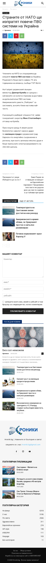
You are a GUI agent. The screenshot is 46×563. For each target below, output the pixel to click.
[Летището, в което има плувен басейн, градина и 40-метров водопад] (8, 482)
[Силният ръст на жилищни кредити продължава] (8, 382)
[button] (4, 3)
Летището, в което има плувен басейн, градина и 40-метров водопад (30, 481)
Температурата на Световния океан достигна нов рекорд (27, 210)
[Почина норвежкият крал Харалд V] (8, 236)
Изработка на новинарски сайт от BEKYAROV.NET (23, 556)
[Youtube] (29, 451)
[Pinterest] (16, 35)
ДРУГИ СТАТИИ (10, 201)
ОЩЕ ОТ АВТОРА (26, 201)
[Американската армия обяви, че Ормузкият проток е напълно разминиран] (8, 222)
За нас (15, 551)
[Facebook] (4, 35)
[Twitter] (10, 35)
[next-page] (7, 245)
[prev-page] (4, 245)
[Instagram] (23, 451)
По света (13, 9)
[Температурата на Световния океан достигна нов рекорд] (8, 210)
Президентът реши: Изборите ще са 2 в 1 (11, 178)
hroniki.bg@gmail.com (31, 444)
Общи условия (25, 551)
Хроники (8, 30)
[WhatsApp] (21, 35)
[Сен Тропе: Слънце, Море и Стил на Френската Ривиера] (8, 494)
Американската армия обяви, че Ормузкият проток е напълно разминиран (29, 393)
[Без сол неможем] (23, 337)
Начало (5, 9)
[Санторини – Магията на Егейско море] (8, 470)
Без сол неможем (13, 350)
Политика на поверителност (22, 553)
